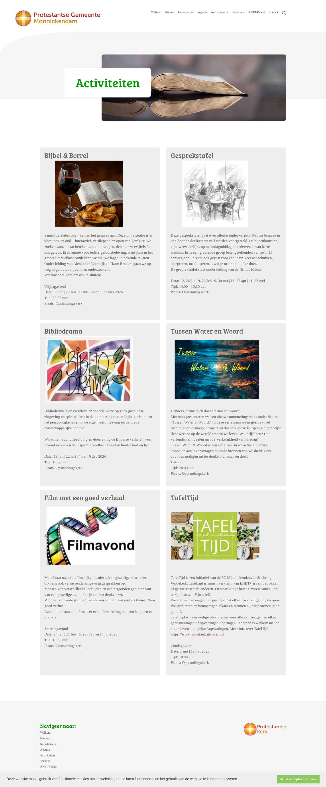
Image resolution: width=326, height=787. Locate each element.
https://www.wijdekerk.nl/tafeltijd (197, 634)
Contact (273, 12)
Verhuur (237, 12)
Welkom (156, 12)
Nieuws (169, 12)
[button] (239, 779)
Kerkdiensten (186, 12)
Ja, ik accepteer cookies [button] (298, 779)
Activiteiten (218, 12)
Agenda (202, 12)
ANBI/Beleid (257, 12)
